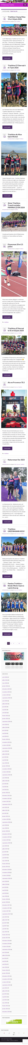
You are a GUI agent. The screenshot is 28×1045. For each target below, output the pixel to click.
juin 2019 (4, 851)
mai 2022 (4, 786)
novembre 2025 (6, 692)
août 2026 (4, 677)
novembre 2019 (6, 837)
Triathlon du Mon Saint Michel (15, 135)
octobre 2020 (5, 819)
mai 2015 (4, 996)
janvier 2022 (5, 792)
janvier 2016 (5, 973)
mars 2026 (4, 683)
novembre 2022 (6, 769)
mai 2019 (4, 854)
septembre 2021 (6, 804)
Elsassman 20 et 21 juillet (15, 245)
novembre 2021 (6, 798)
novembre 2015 (6, 979)
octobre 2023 (5, 745)
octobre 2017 (5, 911)
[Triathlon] (14, 656)
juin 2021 (4, 813)
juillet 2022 (5, 780)
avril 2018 (4, 893)
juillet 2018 (5, 884)
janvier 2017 (5, 937)
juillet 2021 (5, 810)
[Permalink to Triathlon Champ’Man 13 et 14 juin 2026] (14, 30)
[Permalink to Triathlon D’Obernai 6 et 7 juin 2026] (14, 89)
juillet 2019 (5, 848)
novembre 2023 (6, 742)
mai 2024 (4, 733)
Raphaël (5, 21)
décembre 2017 (6, 905)
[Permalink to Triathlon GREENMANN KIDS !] (14, 546)
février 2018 (5, 899)
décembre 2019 (6, 834)
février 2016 (5, 970)
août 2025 (4, 700)
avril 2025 (4, 712)
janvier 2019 (5, 866)
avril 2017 (4, 928)
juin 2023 (4, 757)
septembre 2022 (6, 774)
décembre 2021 (6, 795)
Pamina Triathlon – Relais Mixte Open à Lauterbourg (16, 585)
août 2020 (4, 825)
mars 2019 (4, 860)
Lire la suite (7, 58)
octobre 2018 (5, 875)
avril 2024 (4, 736)
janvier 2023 (5, 766)
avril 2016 (4, 964)
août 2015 (4, 988)
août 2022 (4, 777)
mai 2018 (4, 890)
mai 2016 (4, 961)
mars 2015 (4, 1002)
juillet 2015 (5, 991)
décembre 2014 (6, 1011)
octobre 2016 (5, 946)
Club (15, 21)
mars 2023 (4, 763)
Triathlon (18, 21)
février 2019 (5, 863)
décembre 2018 (6, 869)
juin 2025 (4, 706)
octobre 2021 (5, 801)
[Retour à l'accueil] (14, 1)
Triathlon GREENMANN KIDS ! (16, 530)
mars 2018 (4, 896)
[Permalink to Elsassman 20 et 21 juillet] (14, 274)
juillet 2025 (5, 703)
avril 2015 (4, 999)
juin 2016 (4, 958)
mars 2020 (4, 828)
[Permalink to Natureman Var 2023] (14, 484)
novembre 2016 (6, 943)
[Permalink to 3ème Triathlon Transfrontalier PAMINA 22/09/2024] (14, 221)
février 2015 (5, 1005)
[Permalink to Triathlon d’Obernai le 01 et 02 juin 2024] (14, 345)
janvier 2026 (5, 686)
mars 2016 (4, 967)
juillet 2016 (5, 955)
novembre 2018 (6, 872)
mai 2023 (4, 760)
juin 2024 (4, 730)
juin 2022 (4, 783)
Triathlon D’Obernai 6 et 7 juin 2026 (17, 66)
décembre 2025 (6, 689)
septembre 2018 (6, 878)
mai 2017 (4, 925)
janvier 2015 (5, 1008)
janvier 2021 (5, 816)
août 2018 (4, 881)
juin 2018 (4, 887)
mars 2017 (4, 931)
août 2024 (4, 724)
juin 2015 (4, 994)
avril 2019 (4, 857)
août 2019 (4, 846)
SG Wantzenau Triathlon (7, 5)
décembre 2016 (6, 940)
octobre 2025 (5, 695)
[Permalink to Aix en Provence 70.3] (14, 408)
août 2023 (4, 751)
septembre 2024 (6, 721)
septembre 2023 (6, 748)
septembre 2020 (6, 822)
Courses (16, 333)
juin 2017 (4, 922)
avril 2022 (4, 789)
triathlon (6, 322)
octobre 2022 (5, 771)
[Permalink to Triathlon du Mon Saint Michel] (14, 158)
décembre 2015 (6, 976)
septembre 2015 (6, 985)
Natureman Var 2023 (16, 460)
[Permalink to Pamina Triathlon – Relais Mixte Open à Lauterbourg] (14, 602)
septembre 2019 (6, 843)
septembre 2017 (6, 914)
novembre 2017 (6, 908)
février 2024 (5, 739)
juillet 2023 (5, 754)
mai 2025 (4, 709)
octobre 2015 (5, 982)
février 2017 (5, 934)
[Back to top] (24, 1036)
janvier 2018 (5, 902)
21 (19, 643)
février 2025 (5, 715)
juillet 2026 (5, 680)
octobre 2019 (5, 840)
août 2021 (4, 807)
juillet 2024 (5, 727)
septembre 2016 (6, 949)
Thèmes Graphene (14, 1040)
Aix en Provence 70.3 (16, 382)
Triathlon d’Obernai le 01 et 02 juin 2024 (16, 329)
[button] (13, 1034)
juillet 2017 (5, 920)
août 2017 (4, 917)
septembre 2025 (6, 697)
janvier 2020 (5, 831)
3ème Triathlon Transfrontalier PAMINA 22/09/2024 (16, 205)
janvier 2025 (5, 718)
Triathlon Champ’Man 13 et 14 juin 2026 (16, 18)
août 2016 (4, 952)
